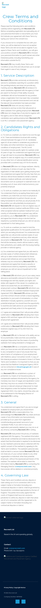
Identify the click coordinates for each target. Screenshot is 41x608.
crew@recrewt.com (23, 466)
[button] (37, 5)
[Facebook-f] (18, 602)
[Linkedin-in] (23, 602)
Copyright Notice (19, 587)
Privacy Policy (8, 587)
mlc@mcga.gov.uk (24, 367)
